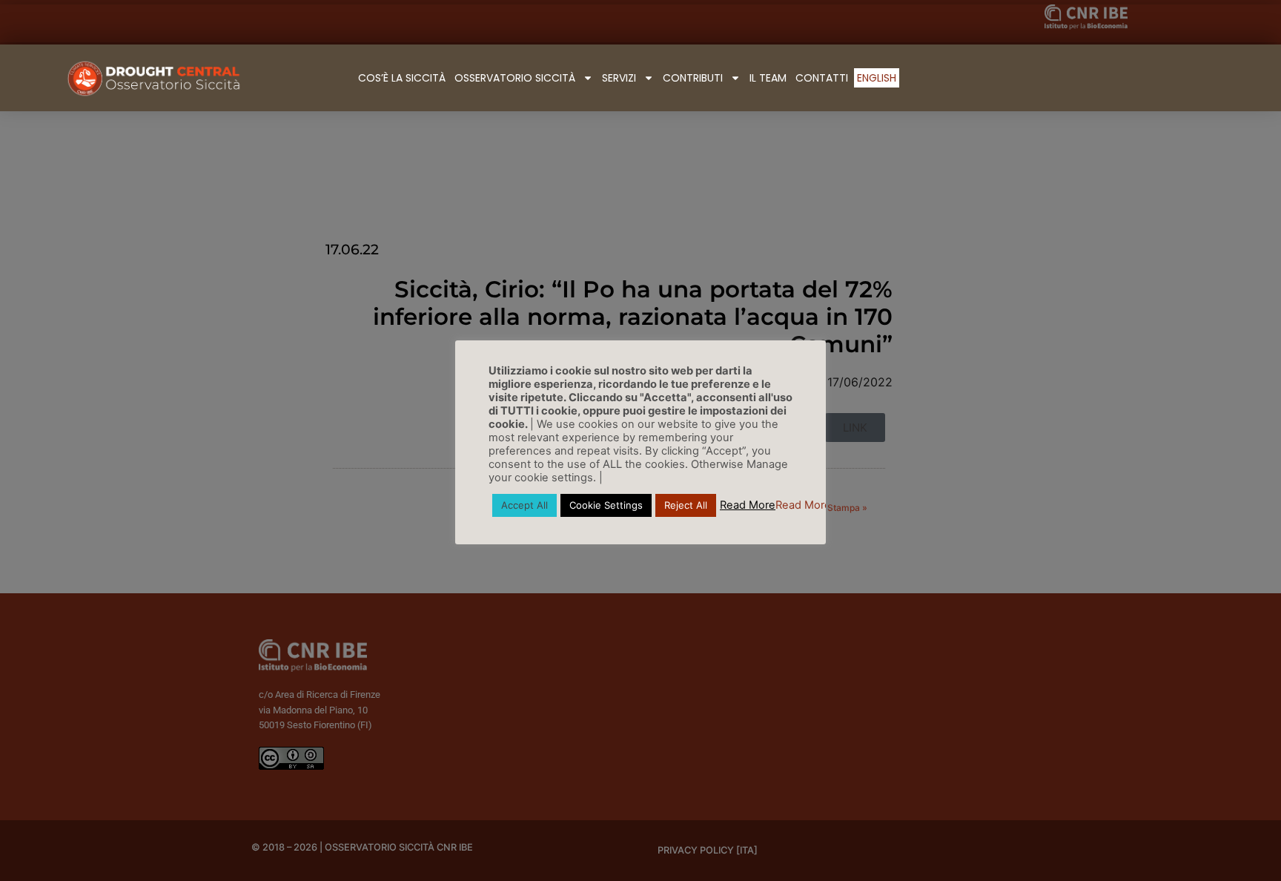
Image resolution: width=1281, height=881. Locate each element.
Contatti (821, 77)
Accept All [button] (524, 505)
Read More (747, 505)
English (876, 77)
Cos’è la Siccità (402, 77)
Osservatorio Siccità (514, 77)
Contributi (693, 77)
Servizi (619, 77)
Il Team (768, 77)
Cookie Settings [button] (606, 505)
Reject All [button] (685, 505)
